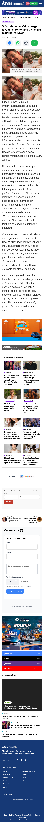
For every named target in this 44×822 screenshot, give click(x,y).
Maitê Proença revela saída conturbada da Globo (10, 407)
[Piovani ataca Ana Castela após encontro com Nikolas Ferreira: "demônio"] (12, 365)
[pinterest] (17, 760)
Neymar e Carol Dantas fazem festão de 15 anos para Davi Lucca (31, 435)
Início (4, 17)
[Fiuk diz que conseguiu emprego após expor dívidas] (12, 448)
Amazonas (6, 774)
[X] (8, 760)
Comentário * (10, 562)
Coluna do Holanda (28, 771)
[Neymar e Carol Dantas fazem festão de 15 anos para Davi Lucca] (31, 422)
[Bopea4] (13, 3)
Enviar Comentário (15, 591)
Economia (6, 784)
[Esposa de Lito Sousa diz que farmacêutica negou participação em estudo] (31, 365)
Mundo (24, 781)
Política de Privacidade (26, 820)
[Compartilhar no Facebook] (9, 43)
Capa (5, 771)
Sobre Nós (13, 820)
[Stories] (28, 3)
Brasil (5, 781)
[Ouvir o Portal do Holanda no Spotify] (34, 43)
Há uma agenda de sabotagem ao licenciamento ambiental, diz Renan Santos (20, 707)
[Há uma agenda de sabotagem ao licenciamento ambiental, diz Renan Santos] (22, 695)
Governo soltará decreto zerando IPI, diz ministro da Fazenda (20, 717)
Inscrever (9, 501)
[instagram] (13, 760)
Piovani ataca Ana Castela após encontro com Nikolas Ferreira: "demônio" (11, 380)
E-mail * (9, 552)
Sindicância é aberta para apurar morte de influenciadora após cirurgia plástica (31, 408)
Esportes (25, 784)
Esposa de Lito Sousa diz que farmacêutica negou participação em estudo (31, 380)
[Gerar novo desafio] (16, 582)
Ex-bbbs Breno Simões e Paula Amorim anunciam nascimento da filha (12, 435)
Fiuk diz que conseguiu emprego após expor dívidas (12, 460)
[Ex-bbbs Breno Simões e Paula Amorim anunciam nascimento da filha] (12, 422)
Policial (24, 774)
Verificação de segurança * (15, 577)
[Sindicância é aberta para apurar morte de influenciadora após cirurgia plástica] (31, 394)
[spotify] (26, 760)
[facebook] (4, 760)
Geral (5, 787)
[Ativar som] (39, 338)
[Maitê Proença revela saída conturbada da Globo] (12, 394)
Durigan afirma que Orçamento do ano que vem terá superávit (20, 735)
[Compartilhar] (26, 43)
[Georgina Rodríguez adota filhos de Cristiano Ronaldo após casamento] (31, 448)
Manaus (25, 777)
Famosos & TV (13, 17)
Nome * (8, 542)
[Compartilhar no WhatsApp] (18, 43)
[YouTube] (21, 760)
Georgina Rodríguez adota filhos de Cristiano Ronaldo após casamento (31, 461)
